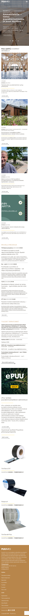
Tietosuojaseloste (5, 598)
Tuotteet (3, 584)
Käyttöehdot (4, 595)
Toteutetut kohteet (5, 575)
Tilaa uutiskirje (4, 605)
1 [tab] (10, 40)
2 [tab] (12, 40)
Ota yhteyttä (4, 603)
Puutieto (3, 587)
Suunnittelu (4, 582)
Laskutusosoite (4, 600)
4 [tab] (18, 40)
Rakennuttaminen (5, 577)
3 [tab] (15, 40)
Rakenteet (3, 580)
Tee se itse (3, 589)
